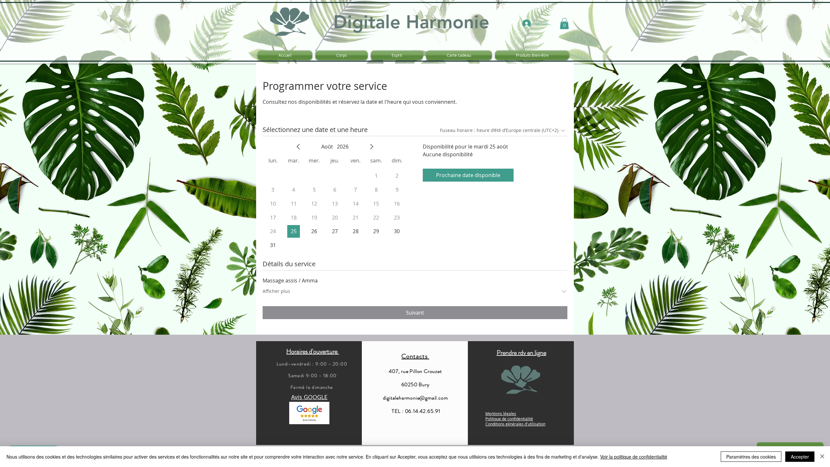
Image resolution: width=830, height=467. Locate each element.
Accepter (800, 456)
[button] (564, 23)
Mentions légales (500, 413)
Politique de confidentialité (509, 418)
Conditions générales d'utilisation (515, 423)
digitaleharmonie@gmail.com (415, 397)
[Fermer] (822, 456)
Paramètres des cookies (751, 456)
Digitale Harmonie (411, 22)
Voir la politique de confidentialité (633, 456)
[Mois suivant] (371, 146)
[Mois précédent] (298, 146)
